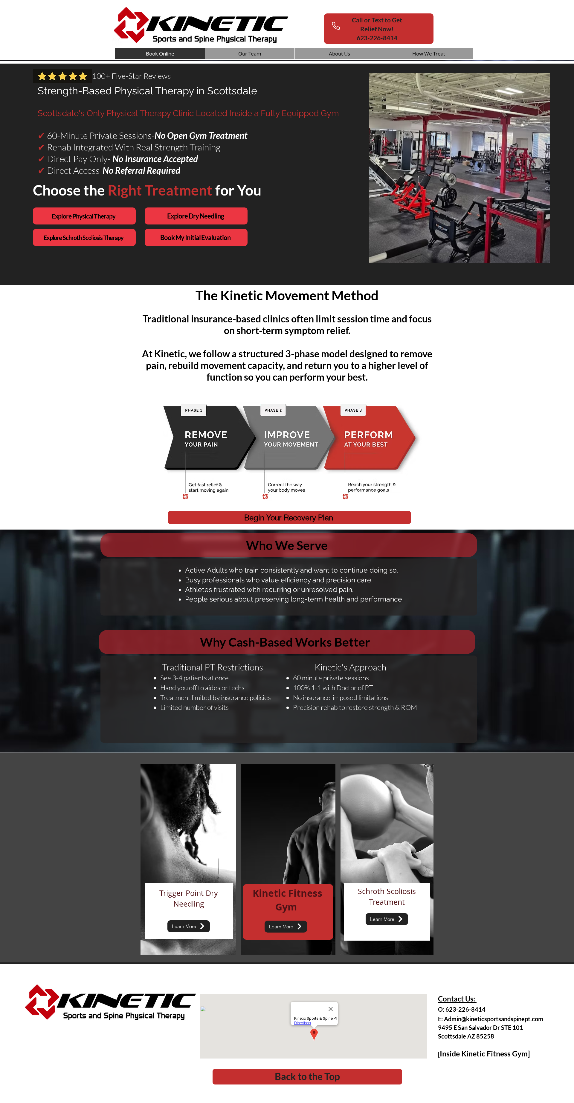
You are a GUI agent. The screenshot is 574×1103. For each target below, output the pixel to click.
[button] (428, 53)
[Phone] (336, 26)
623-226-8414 (377, 28)
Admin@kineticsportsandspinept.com (493, 1018)
